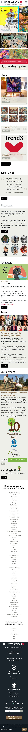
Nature (14, 576)
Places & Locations (14, 592)
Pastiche (14, 586)
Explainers (14, 633)
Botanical (14, 509)
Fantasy (14, 537)
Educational (14, 533)
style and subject (19, 68)
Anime (14, 499)
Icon (14, 553)
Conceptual (14, 523)
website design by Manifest (7, 729)
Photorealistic (14, 590)
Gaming (14, 545)
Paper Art (14, 584)
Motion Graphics (14, 635)
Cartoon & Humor (14, 511)
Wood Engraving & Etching (14, 614)
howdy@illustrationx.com (14, 658)
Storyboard (14, 604)
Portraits (14, 596)
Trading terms (5, 726)
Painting (14, 582)
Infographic (14, 557)
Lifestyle (14, 563)
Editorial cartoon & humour (14, 531)
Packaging (14, 580)
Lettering (14, 561)
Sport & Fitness (14, 602)
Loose (14, 569)
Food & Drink (14, 543)
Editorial (14, 529)
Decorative (14, 527)
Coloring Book (14, 519)
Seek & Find (14, 600)
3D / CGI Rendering (14, 493)
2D (14, 637)
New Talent (14, 578)
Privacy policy (11, 726)
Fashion (14, 539)
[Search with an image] (25, 62)
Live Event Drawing (14, 567)
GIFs (14, 547)
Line (14, 565)
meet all (3, 231)
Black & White (14, 505)
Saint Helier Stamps (7, 127)
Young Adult (14, 616)
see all (3, 198)
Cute (14, 525)
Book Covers (14, 507)
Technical (14, 608)
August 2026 (14, 716)
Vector (14, 610)
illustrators (6, 68)
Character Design (14, 513)
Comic (14, 521)
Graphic (14, 549)
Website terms (22, 725)
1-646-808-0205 (14, 660)
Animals (14, 495)
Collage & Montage (14, 517)
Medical (14, 574)
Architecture (14, 501)
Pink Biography (6, 99)
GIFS (14, 631)
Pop (14, 594)
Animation (14, 497)
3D (14, 639)
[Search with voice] (23, 62)
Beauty (14, 503)
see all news (4, 164)
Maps (14, 572)
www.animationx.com (7, 304)
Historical (14, 551)
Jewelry (14, 559)
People (14, 588)
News (4, 74)
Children (14, 515)
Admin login (23, 726)
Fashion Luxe (14, 541)
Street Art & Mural (14, 606)
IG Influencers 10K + (14, 555)
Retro (14, 598)
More (3, 463)
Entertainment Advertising (14, 535)
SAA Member (18, 726)
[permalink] (26, 103)
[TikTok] (14, 704)
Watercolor (14, 612)
